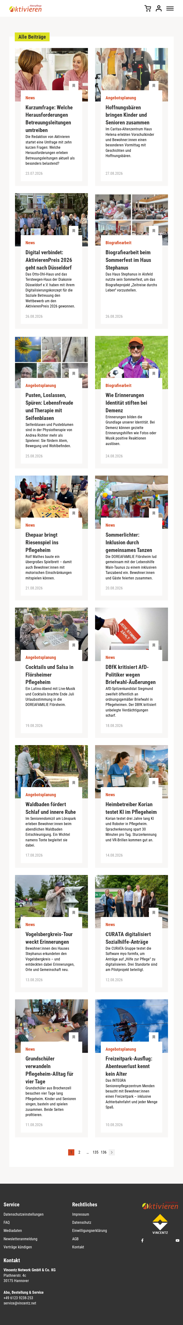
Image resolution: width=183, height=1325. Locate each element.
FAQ (7, 1222)
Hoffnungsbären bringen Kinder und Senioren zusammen (127, 115)
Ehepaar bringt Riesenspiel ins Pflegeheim (41, 542)
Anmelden (159, 8)
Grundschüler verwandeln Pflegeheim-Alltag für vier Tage (49, 1070)
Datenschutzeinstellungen (24, 1214)
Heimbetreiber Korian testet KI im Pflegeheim (131, 808)
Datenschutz (81, 1222)
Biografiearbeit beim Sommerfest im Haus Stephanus (128, 260)
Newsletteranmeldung (20, 1239)
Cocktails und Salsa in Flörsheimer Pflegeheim (49, 675)
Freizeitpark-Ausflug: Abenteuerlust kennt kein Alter (129, 1066)
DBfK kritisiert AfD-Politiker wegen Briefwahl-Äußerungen (131, 675)
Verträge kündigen (18, 1247)
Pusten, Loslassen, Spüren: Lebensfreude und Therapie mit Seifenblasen (49, 406)
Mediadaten (13, 1230)
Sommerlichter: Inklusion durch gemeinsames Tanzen (129, 542)
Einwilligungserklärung (89, 1230)
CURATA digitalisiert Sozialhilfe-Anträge (128, 938)
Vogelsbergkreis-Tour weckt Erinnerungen (49, 938)
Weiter (112, 1152)
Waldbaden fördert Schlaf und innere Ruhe (50, 808)
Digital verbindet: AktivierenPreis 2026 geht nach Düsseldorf (48, 260)
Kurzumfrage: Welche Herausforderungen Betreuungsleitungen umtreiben (49, 119)
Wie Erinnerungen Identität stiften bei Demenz (126, 403)
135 (95, 1152)
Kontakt (78, 1247)
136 (104, 1152)
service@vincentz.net (20, 1303)
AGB (75, 1239)
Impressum (80, 1214)
